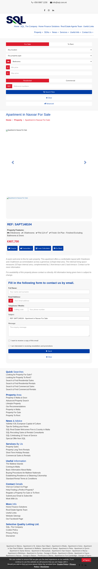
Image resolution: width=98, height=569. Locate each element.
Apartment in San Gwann (61, 551)
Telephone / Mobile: (16, 306)
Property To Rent (13, 415)
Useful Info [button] (75, 32)
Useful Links (88, 26)
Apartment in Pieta (66, 548)
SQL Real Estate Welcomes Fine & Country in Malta (28, 430)
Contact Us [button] (87, 32)
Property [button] (38, 32)
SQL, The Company (28, 26)
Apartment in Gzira (75, 546)
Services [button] (64, 32)
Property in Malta (13, 409)
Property (18, 120)
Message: (12, 323)
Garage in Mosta (50, 553)
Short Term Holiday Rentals (17, 453)
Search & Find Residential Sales (20, 380)
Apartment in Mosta (65, 553)
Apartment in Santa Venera (20, 551)
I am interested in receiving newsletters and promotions (32, 346)
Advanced (50, 104)
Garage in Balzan (29, 555)
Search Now (50, 92)
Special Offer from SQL (15, 438)
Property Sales (12, 447)
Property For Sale (13, 412)
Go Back (58, 248)
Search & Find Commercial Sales (20, 386)
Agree (87, 560)
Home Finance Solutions (49, 26)
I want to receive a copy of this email (24, 340)
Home (16, 26)
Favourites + (27, 248)
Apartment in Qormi (81, 548)
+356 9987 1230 (40, 2)
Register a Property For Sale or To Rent (22, 493)
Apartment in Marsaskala (41, 551)
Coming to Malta (13, 467)
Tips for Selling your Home (17, 427)
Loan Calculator (43, 248)
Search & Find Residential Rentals (20, 383)
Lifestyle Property (13, 403)
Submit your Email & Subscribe (19, 496)
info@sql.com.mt (59, 2)
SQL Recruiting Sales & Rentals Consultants (25, 432)
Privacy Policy (12, 533)
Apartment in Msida (59, 546)
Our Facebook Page (14, 519)
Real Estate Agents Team (71, 26)
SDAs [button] (47, 32)
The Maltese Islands (14, 464)
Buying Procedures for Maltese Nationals (23, 473)
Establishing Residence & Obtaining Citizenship (26, 476)
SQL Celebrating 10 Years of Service (21, 435)
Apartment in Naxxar (14, 555)
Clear (49, 98)
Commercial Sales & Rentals (18, 456)
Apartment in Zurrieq (34, 553)
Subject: (11, 314)
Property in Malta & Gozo (16, 398)
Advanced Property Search (17, 401)
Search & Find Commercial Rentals (21, 389)
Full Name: (12, 288)
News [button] (54, 32)
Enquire (13, 248)
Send (49, 351)
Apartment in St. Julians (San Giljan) (37, 546)
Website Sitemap (13, 516)
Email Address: (14, 297)
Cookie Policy (12, 530)
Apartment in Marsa (79, 551)
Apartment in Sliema (14, 546)
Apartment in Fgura (81, 553)
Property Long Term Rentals (18, 450)
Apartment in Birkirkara (16, 553)
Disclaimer (10, 536)
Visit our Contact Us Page (17, 487)
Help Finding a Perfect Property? (20, 490)
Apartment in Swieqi (49, 548)
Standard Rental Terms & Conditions (21, 479)
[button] (12, 161)
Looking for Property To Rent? (18, 377)
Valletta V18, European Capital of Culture (23, 424)
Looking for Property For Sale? (19, 375)
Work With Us (12, 499)
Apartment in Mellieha (32, 548)
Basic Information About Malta (18, 470)
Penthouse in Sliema (45, 555)
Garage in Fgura (84, 555)
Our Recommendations (16, 406)
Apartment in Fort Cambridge (66, 555)
